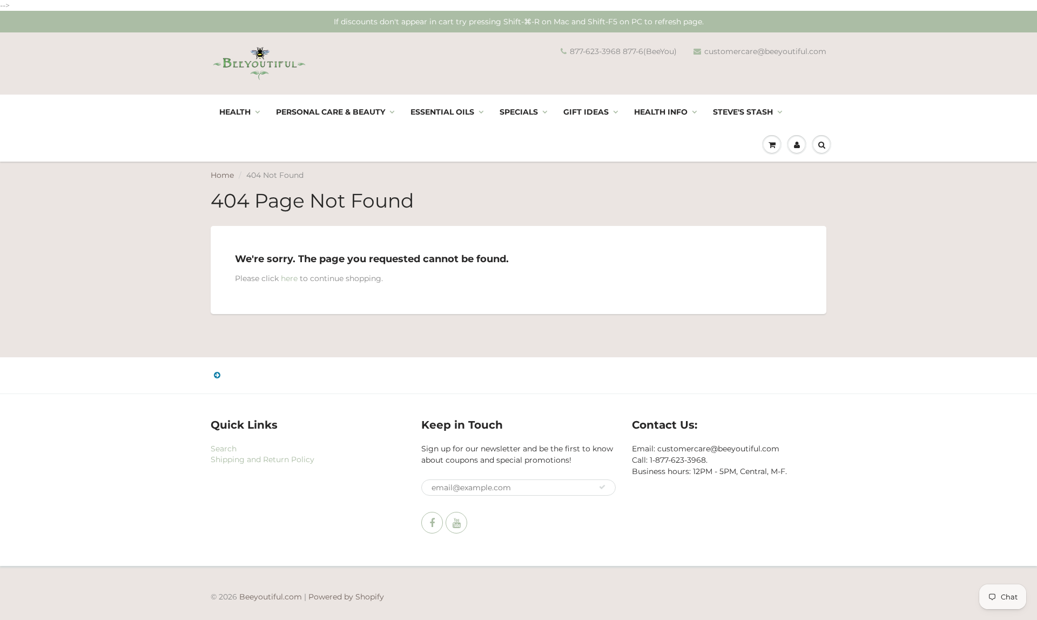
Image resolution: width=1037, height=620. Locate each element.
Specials (519, 112)
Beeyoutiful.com (270, 597)
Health (235, 112)
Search (224, 449)
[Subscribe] (602, 487)
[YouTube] (456, 523)
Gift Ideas (586, 112)
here (289, 278)
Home (222, 175)
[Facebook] (432, 523)
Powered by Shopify (346, 597)
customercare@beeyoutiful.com (765, 51)
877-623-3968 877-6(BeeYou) (623, 51)
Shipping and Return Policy (262, 459)
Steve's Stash (743, 112)
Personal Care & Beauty (330, 112)
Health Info (661, 112)
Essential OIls (442, 112)
